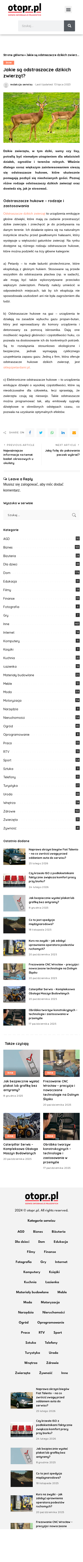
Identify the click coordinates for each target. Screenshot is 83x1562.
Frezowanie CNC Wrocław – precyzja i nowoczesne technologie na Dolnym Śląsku (54, 968)
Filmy (7, 590)
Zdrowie (9, 811)
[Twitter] (41, 432)
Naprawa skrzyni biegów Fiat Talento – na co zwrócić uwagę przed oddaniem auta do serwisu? (53, 853)
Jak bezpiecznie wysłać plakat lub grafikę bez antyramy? (21, 1085)
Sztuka (8, 769)
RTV (6, 752)
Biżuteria (9, 556)
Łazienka (10, 667)
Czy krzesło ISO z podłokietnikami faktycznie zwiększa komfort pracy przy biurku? (52, 877)
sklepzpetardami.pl (16, 367)
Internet (8, 633)
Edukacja (10, 581)
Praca (7, 743)
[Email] (74, 432)
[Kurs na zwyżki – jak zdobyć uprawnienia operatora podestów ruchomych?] (14, 948)
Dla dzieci (10, 564)
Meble (7, 684)
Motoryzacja (12, 701)
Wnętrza (9, 803)
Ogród (8, 726)
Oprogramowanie (16, 735)
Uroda (7, 794)
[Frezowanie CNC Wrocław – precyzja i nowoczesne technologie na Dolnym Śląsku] (14, 971)
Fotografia (11, 607)
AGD (6, 539)
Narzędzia (10, 709)
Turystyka (10, 786)
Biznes (8, 547)
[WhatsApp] (52, 432)
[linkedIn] (63, 432)
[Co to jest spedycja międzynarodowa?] (14, 925)
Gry (5, 615)
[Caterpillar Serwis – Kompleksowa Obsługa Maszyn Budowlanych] (14, 994)
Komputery (11, 641)
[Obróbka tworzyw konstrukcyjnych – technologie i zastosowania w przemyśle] (14, 1017)
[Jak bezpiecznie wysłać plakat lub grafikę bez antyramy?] (14, 903)
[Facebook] (29, 432)
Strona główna (13, 55)
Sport (7, 760)
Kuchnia (9, 658)
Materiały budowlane (18, 675)
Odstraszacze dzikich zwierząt (24, 213)
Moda (7, 692)
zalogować (29, 484)
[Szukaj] (69, 25)
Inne (9, 62)
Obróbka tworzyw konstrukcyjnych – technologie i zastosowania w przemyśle (53, 1014)
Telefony (9, 777)
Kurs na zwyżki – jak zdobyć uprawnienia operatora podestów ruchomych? (51, 944)
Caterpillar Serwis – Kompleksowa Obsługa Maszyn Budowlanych (20, 1148)
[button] (68, 9)
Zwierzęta (10, 820)
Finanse (9, 599)
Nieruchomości (14, 718)
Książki (8, 649)
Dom (6, 573)
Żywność (9, 828)
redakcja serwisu (21, 84)
